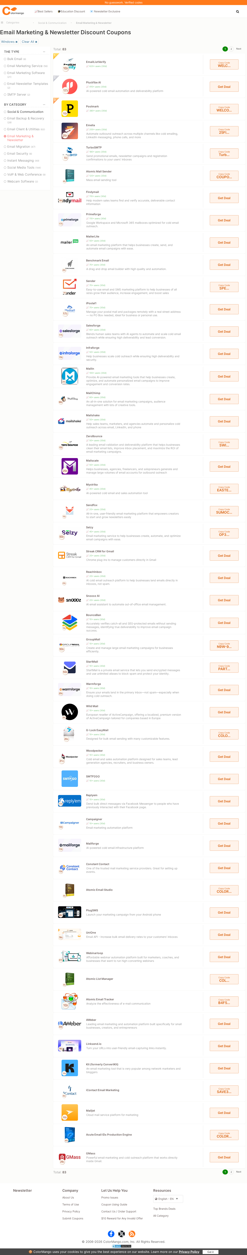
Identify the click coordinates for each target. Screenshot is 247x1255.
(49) (37, 160)
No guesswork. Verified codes (123, 2)
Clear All (28, 42)
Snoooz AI (93, 595)
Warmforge (93, 683)
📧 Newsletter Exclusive (105, 11)
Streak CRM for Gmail (100, 551)
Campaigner (94, 819)
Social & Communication (52, 22)
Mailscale (92, 460)
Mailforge (92, 843)
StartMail (92, 661)
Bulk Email (16, 59)
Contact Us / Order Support (118, 1211)
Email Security (19, 153)
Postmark (92, 106)
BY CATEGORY (15, 104)
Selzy (89, 527)
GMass (90, 1153)
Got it (210, 1252)
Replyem (91, 795)
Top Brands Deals (164, 1208)
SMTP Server (18, 94)
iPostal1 (91, 303)
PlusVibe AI (93, 82)
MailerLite (92, 236)
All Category (161, 1215)
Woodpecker (94, 750)
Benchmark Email (97, 260)
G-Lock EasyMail (97, 730)
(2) (8, 87)
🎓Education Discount (71, 11)
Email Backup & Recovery (25, 120)
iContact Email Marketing (102, 1090)
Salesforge (93, 325)
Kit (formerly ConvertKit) (102, 1064)
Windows (7, 42)
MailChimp (93, 393)
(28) (9, 122)
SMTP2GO (93, 776)
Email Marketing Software (26, 74)
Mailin (90, 368)
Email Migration (21, 146)
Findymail (92, 192)
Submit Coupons (72, 1218)
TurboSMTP (94, 147)
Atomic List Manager (99, 978)
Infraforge (92, 347)
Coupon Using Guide (114, 1204)
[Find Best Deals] (238, 11)
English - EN (166, 1198)
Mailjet (90, 1110)
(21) (9, 76)
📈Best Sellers (43, 11)
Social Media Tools (24, 167)
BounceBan (93, 615)
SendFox (91, 505)
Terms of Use (70, 1204)
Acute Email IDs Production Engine (109, 1134)
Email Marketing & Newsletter (20, 138)
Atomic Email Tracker (100, 999)
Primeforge (93, 214)
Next (238, 48)
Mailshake (93, 415)
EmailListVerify (96, 61)
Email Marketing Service (27, 66)
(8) (24, 59)
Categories (12, 22)
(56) (45, 66)
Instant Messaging (23, 160)
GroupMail (93, 639)
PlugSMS (92, 910)
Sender (91, 281)
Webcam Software (22, 181)
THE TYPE (11, 52)
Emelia (90, 125)
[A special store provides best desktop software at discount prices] (13, 11)
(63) (43, 129)
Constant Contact (97, 864)
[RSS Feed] (132, 1235)
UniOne (91, 932)
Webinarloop (94, 953)
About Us (68, 1197)
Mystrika (92, 484)
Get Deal (224, 87)
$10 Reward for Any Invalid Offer (122, 1218)
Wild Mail (92, 706)
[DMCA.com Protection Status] (123, 1247)
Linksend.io (94, 1043)
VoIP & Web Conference (26, 174)
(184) (38, 167)
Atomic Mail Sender (99, 171)
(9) (44, 174)
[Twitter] (121, 1235)
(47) (33, 146)
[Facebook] (111, 1235)
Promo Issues (109, 1197)
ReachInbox (94, 571)
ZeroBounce (94, 436)
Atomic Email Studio (99, 889)
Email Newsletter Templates (27, 85)
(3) (36, 181)
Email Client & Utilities (26, 129)
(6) (30, 153)
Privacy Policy (189, 1252)
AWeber (91, 1019)
